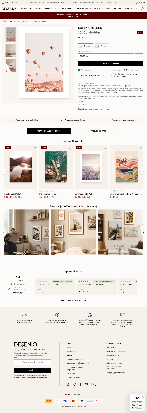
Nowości (38, 9)
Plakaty (48, 9)
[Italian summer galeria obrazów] (73, 232)
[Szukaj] (132, 9)
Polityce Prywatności (40, 378)
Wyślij (32, 370)
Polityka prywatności (114, 363)
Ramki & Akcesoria (83, 9)
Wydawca (70, 351)
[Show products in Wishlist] (137, 8)
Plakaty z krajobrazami (18, 21)
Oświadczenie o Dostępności (78, 363)
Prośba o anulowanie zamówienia (114, 368)
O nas (69, 343)
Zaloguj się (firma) (73, 378)
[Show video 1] (11, 65)
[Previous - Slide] (3, 171)
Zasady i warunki (112, 355)
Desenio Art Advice (113, 343)
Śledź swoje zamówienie (115, 351)
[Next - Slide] (143, 171)
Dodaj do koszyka (110, 63)
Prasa (69, 347)
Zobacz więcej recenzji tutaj (73, 300)
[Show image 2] (11, 50)
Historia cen (82, 104)
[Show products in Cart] (142, 8)
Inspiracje (128, 9)
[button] (139, 56)
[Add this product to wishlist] (70, 28)
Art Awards (71, 374)
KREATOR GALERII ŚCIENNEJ (49, 131)
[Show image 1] (11, 34)
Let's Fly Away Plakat (38, 21)
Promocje (98, 9)
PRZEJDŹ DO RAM (98, 131)
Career (69, 355)
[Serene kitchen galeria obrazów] (26, 232)
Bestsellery (26, 9)
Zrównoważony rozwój (75, 359)
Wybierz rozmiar (84, 52)
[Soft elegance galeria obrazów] (120, 232)
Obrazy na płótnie (63, 9)
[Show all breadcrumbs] (4, 21)
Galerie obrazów (113, 9)
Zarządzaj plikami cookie (115, 373)
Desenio (80, 406)
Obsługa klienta (112, 347)
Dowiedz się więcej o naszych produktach (94, 109)
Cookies (109, 359)
